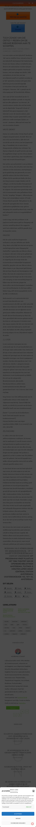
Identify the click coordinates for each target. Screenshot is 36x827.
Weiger (18, 818)
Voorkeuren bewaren (18, 823)
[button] (33, 791)
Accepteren (18, 814)
